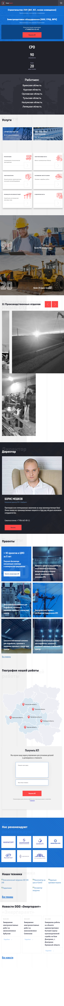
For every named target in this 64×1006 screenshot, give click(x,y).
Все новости (7, 957)
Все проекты (6, 656)
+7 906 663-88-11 (23, 520)
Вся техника (7, 897)
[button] (27, 134)
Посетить (13, 527)
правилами (32, 800)
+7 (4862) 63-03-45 (32, 29)
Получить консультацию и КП (12, 574)
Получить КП (32, 35)
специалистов (32, 58)
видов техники (32, 69)
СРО (32, 47)
